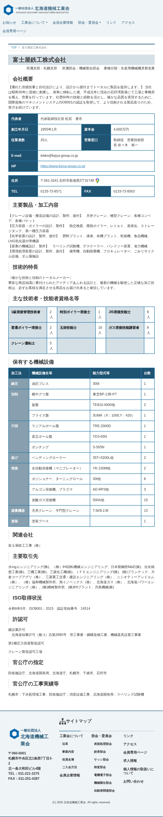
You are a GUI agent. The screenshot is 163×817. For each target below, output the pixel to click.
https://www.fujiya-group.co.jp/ (63, 166)
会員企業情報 (63, 22)
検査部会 (100, 767)
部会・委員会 (88, 22)
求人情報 (130, 760)
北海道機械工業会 (75, 802)
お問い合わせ (133, 781)
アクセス (128, 22)
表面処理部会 (103, 743)
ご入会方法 (69, 767)
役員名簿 (68, 759)
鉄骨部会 (100, 751)
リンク (111, 22)
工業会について (33, 22)
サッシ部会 (101, 759)
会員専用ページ (14, 31)
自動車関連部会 (104, 790)
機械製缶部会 (103, 782)
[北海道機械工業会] (35, 9)
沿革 (65, 743)
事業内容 (68, 751)
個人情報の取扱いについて (138, 771)
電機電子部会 (103, 775)
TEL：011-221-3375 (23, 773)
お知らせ (9, 22)
